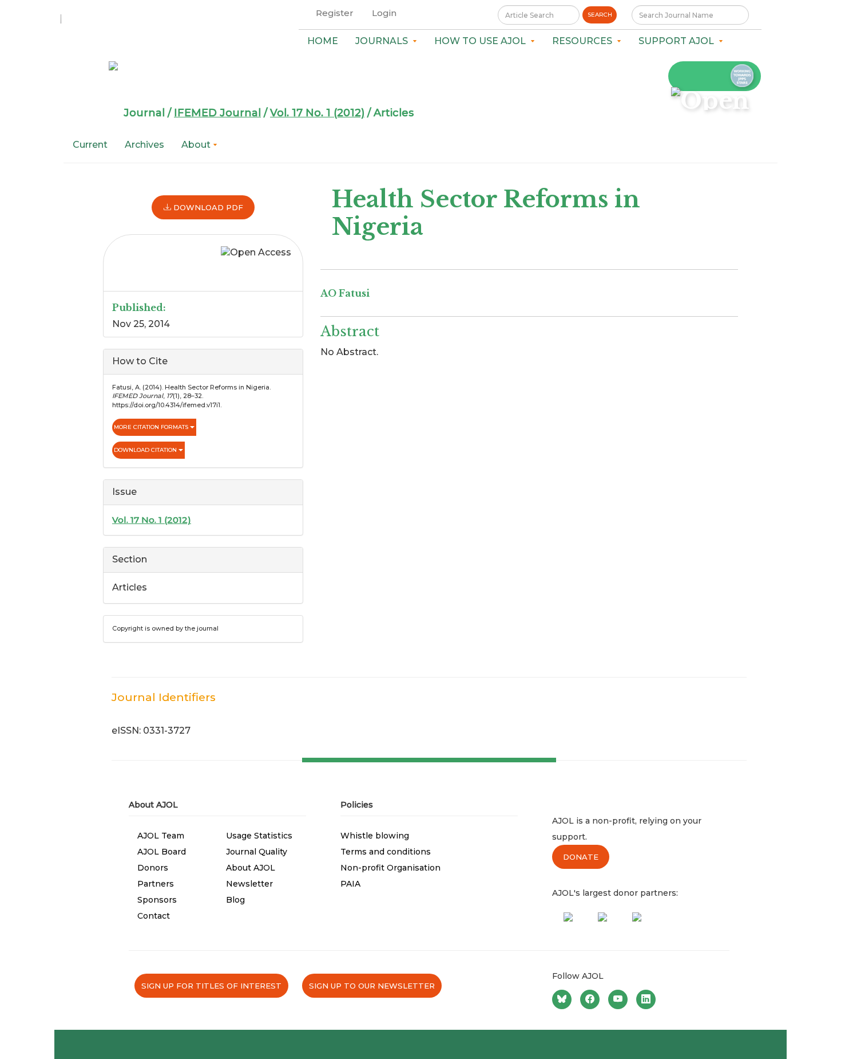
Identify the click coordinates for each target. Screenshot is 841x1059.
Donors (152, 868)
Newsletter (249, 884)
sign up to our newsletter (372, 985)
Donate (580, 856)
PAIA (350, 884)
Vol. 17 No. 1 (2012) (317, 113)
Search (600, 14)
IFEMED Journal (217, 113)
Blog (235, 900)
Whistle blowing (374, 835)
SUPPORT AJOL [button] (678, 41)
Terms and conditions (385, 852)
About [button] (197, 144)
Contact (153, 916)
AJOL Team (160, 835)
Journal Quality (256, 852)
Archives (144, 144)
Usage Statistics (259, 835)
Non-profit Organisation (390, 868)
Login (384, 12)
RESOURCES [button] (584, 41)
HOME (322, 41)
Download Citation (146, 450)
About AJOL (250, 868)
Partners (155, 884)
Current (90, 144)
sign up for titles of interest (211, 985)
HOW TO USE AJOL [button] (482, 41)
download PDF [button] (207, 207)
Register (335, 12)
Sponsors (157, 900)
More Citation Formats (152, 427)
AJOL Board (161, 852)
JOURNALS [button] (383, 41)
